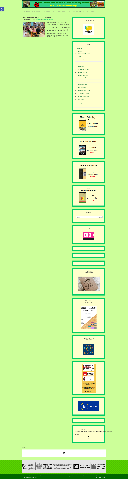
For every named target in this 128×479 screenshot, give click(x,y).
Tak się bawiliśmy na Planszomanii (37, 18)
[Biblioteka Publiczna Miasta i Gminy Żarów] (63, 4)
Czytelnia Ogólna (82, 81)
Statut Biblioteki (81, 106)
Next (104, 453)
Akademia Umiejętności (83, 96)
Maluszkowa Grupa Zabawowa (85, 63)
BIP (69, 11)
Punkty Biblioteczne (82, 87)
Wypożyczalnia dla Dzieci (84, 53)
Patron (54, 11)
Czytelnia (80, 57)
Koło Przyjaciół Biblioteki (84, 90)
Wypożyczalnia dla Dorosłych (85, 78)
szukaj (100, 217)
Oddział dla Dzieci (81, 51)
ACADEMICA (81, 99)
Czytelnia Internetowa (83, 84)
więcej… (25, 39)
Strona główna (26, 11)
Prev (24, 453)
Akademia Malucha (82, 72)
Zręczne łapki (81, 66)
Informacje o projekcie (100, 477)
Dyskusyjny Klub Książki (83, 93)
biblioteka (38, 19)
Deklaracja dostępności (78, 11)
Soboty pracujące (90, 11)
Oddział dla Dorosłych (82, 75)
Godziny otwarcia (36, 11)
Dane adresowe (46, 11)
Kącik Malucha (81, 60)
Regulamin (79, 48)
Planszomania (50, 19)
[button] (2, 9)
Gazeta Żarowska (62, 11)
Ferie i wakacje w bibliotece (84, 69)
